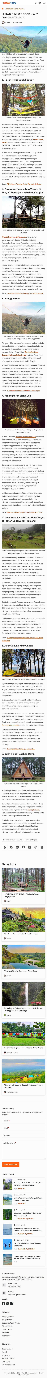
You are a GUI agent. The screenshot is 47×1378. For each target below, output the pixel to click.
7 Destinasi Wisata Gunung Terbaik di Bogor (25, 293)
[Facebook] (23, 847)
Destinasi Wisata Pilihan (11, 1323)
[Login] (40, 3)
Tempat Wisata (7, 1320)
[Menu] (44, 3)
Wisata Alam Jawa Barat (12, 840)
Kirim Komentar (10, 1164)
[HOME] (3, 9)
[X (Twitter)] (30, 847)
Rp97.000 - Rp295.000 (25, 1234)
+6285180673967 (14, 1287)
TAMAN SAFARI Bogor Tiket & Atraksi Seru (24, 512)
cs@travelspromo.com (16, 1295)
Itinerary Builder (8, 1317)
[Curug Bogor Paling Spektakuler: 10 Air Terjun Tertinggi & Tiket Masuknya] (23, 994)
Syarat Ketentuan (8, 1365)
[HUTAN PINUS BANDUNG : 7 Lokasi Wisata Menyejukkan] (23, 880)
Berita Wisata (7, 1329)
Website (7, 1135)
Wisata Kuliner (7, 1326)
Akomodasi (6, 1335)
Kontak (4, 1352)
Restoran (5, 1332)
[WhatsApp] (11, 847)
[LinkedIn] (42, 847)
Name (6, 1121)
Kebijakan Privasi (8, 1358)
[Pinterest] (36, 847)
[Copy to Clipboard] (5, 847)
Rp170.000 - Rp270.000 (25, 1219)
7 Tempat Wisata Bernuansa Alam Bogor (23, 390)
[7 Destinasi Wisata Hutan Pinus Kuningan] (23, 920)
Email (6, 1128)
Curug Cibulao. (34, 810)
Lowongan (6, 1361)
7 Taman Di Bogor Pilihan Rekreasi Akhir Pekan (23, 1048)
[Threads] (17, 847)
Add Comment (10, 1143)
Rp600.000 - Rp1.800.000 (26, 1249)
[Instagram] (11, 1303)
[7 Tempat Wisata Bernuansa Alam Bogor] (23, 957)
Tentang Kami (7, 1349)
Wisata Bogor (31, 840)
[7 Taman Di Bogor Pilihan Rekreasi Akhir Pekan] (23, 1034)
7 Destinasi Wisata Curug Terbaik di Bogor (24, 184)
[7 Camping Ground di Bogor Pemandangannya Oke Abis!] (23, 1071)
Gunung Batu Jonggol (10, 725)
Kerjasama (6, 1355)
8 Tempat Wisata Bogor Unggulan (21, 749)
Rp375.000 (21, 1203)
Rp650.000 (21, 1188)
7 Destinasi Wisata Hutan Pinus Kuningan (21, 934)
